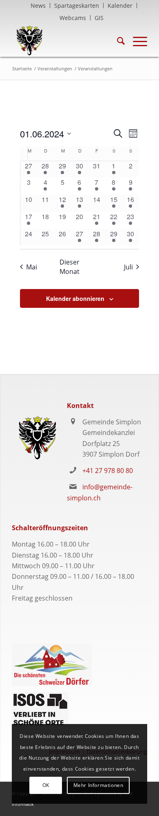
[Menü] (136, 40)
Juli (128, 266)
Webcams (73, 18)
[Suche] (117, 40)
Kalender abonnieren (75, 298)
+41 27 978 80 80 (107, 470)
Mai (31, 266)
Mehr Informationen (98, 785)
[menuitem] (38, 5)
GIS (99, 18)
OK (45, 785)
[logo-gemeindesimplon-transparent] (66, 40)
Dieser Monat (70, 267)
